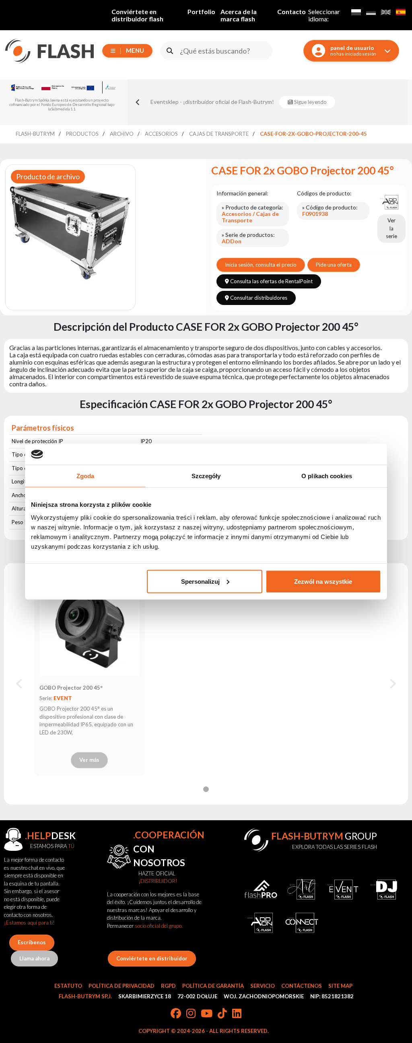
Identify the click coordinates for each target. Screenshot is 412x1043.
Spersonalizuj (200, 581)
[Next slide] (392, 683)
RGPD (168, 986)
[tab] (206, 789)
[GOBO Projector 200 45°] (89, 626)
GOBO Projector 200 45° (71, 687)
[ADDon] (389, 201)
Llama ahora (34, 958)
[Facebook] (176, 1014)
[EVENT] (342, 889)
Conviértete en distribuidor (151, 958)
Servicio (262, 986)
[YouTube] (206, 1014)
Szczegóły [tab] (206, 476)
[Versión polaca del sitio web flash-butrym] (355, 12)
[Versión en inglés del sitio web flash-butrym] (385, 12)
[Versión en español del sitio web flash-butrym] (400, 12)
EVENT (63, 698)
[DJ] (383, 889)
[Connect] (301, 922)
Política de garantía (213, 986)
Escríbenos (32, 942)
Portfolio (201, 11)
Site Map (340, 986)
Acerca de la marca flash (238, 15)
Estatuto (68, 986)
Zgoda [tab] (85, 476)
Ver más (89, 760)
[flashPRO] (260, 889)
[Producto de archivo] (70, 225)
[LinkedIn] (236, 1014)
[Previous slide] (138, 102)
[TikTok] (222, 1014)
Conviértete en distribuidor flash (137, 15)
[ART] (301, 889)
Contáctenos (301, 986)
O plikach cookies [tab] (326, 476)
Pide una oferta (334, 264)
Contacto (291, 11)
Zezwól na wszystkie (323, 581)
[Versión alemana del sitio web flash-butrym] (370, 12)
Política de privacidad (121, 986)
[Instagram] (191, 1014)
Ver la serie (391, 228)
